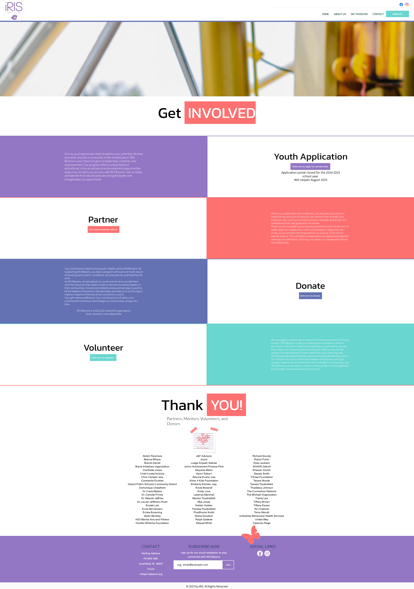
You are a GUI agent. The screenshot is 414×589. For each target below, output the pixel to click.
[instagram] (406, 4)
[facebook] (401, 4)
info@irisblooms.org (151, 574)
